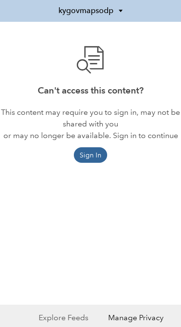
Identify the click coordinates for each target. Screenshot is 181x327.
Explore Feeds (63, 317)
